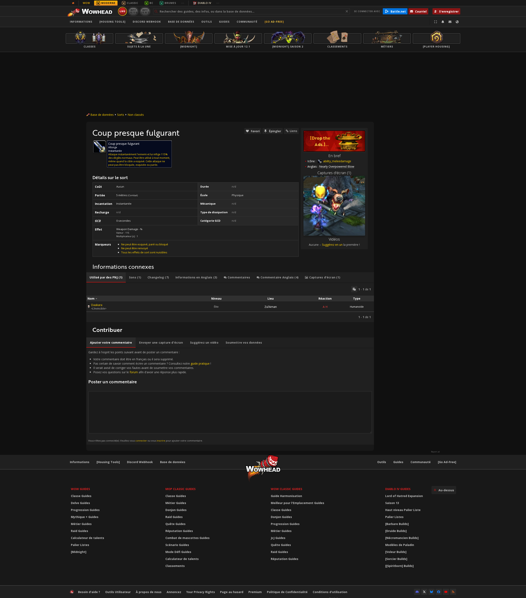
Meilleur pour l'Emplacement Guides (297, 503)
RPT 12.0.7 (145, 11)
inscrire (161, 440)
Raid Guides (79, 531)
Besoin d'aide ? (89, 592)
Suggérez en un (332, 245)
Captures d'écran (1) (334, 172)
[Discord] (417, 592)
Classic (132, 3)
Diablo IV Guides (398, 489)
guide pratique (200, 363)
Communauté (247, 21)
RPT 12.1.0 (133, 11)
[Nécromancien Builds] (402, 538)
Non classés (136, 115)
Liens (293, 131)
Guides (224, 21)
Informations (81, 21)
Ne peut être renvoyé (134, 248)
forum (134, 372)
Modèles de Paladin (399, 545)
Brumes (170, 3)
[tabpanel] (230, 302)
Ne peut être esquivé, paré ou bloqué (144, 244)
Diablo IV (204, 3)
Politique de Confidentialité (287, 592)
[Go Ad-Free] (274, 21)
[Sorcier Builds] (396, 559)
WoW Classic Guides (286, 489)
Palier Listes (80, 545)
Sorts (120, 115)
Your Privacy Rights (200, 592)
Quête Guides (175, 524)
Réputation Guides (179, 531)
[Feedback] (450, 22)
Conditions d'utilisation (330, 592)
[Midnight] (78, 552)
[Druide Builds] (396, 531)
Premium (255, 592)
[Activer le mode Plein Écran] (436, 22)
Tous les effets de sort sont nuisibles (144, 252)
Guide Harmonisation (286, 496)
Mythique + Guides (84, 517)
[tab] (106, 277)
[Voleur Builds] (395, 552)
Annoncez (174, 592)
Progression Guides (85, 510)
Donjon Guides (176, 510)
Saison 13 (392, 503)
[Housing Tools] (108, 462)
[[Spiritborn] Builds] (399, 566)
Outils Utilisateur (118, 592)
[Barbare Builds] (397, 524)
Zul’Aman (270, 307)
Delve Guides (80, 503)
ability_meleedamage (336, 161)
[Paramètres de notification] (443, 22)
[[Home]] (91, 11)
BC (151, 3)
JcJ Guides (278, 538)
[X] (424, 592)
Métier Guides (81, 524)
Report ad (435, 452)
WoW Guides (80, 489)
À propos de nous (148, 592)
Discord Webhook (147, 21)
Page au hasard (231, 592)
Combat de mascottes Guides (187, 538)
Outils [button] (206, 21)
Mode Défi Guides (178, 552)
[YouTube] (446, 592)
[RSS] (453, 592)
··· (182, 3)
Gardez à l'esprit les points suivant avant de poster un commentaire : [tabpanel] (149, 396)
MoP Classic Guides (180, 489)
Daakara (96, 305)
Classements (175, 566)
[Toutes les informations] (73, 3)
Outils (381, 462)
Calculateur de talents (87, 538)
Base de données (181, 21)
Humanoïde (357, 306)
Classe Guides (81, 496)
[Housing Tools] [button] (112, 21)
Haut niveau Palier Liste (403, 510)
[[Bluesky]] (431, 592)
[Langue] (457, 22)
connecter (141, 440)
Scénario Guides (177, 545)
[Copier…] (354, 289)
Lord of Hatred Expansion (404, 496)
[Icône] (99, 146)
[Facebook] (439, 592)
